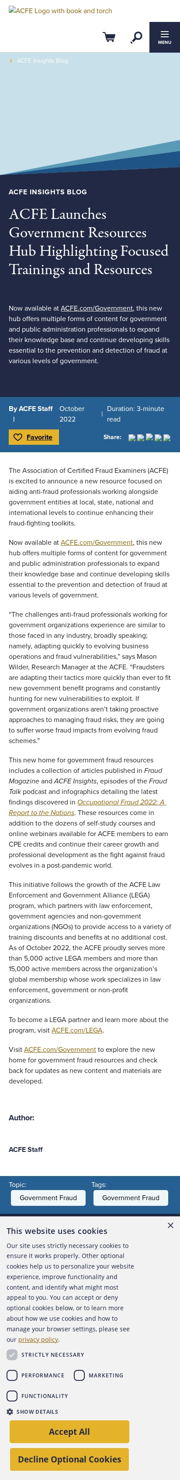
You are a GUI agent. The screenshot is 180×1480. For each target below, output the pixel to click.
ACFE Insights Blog (42, 60)
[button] (73, 1411)
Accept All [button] (69, 1431)
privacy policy (38, 1339)
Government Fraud (48, 1198)
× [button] (170, 1226)
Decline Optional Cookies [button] (69, 1459)
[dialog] (90, 1348)
